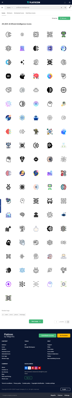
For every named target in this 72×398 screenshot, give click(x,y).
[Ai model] (49, 117)
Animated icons (19, 13)
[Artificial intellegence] (22, 76)
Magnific (53, 395)
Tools (27, 341)
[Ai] (22, 62)
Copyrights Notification (38, 383)
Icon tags (4, 356)
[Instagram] (36, 367)
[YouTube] (39, 367)
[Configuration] (8, 90)
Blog (3, 374)
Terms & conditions (7, 383)
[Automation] (63, 159)
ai (2, 314)
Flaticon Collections (52, 354)
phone (16, 314)
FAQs (48, 347)
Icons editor (50, 351)
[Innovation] (63, 270)
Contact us (5, 369)
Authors (4, 344)
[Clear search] (61, 8)
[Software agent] (36, 117)
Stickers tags (5, 358)
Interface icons (30, 13)
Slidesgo (66, 395)
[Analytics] (36, 76)
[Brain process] (22, 34)
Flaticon (60, 395)
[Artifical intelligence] (22, 90)
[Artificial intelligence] (49, 34)
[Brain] (8, 34)
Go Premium (64, 335)
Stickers (9, 13)
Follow (49, 356)
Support (49, 344)
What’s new (5, 378)
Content (5, 341)
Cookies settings (50, 383)
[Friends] (63, 173)
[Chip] (8, 103)
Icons (3, 13)
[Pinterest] (32, 367)
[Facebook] (26, 367)
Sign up (28, 377)
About (3, 367)
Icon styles (50, 349)
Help (48, 341)
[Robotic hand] (8, 117)
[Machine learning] (36, 62)
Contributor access (47, 335)
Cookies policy (26, 383)
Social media (29, 363)
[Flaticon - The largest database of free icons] (33, 2)
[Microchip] (36, 34)
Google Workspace (30, 347)
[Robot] (36, 90)
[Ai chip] (8, 256)
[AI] (49, 48)
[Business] (36, 284)
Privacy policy (17, 383)
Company (5, 363)
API (25, 344)
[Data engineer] (63, 242)
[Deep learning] (63, 228)
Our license (5, 372)
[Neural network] (22, 284)
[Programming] (8, 214)
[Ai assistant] (8, 145)
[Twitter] (29, 367)
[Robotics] (49, 270)
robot (6, 314)
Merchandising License (53, 358)
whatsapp (22, 314)
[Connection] (49, 228)
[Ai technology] (8, 62)
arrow (11, 314)
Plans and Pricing (6, 376)
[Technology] (8, 76)
